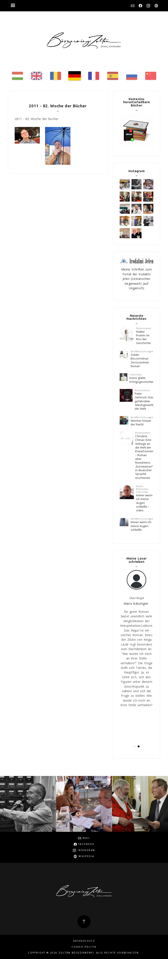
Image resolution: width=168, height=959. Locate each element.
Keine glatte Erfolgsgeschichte (141, 380)
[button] (134, 746)
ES (112, 76)
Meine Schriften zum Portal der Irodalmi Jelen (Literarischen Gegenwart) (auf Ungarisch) (136, 278)
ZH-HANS (150, 76)
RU (131, 76)
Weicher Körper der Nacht (141, 422)
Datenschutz (84, 941)
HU (17, 76)
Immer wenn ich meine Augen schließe (141, 526)
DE (74, 75)
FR (93, 76)
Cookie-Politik (84, 946)
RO (55, 76)
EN (36, 76)
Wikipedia (156, 5)
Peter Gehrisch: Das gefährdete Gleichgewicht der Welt (144, 401)
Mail (132, 5)
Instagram (148, 5)
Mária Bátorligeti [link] (136, 603)
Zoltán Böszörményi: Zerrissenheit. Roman (140, 360)
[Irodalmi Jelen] (136, 261)
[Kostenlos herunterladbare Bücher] (136, 130)
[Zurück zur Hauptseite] (84, 40)
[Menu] (13, 6)
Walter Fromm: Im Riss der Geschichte (143, 337)
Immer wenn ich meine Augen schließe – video (144, 502)
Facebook (140, 5)
